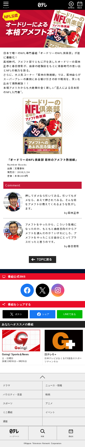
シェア (45, 314)
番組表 (71, 436)
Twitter (42, 290)
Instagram (58, 290)
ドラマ (6, 385)
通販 (5, 421)
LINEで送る (69, 314)
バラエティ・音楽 (12, 394)
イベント (50, 412)
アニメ (49, 403)
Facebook (27, 290)
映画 (47, 394)
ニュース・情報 (53, 385)
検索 (42, 436)
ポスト (18, 314)
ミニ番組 (7, 412)
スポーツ (7, 403)
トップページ (14, 436)
